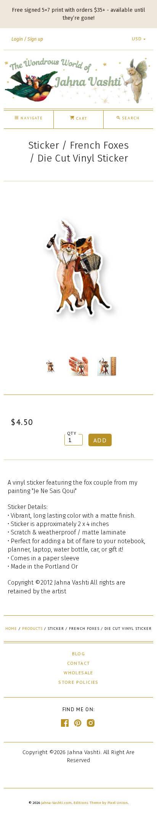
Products (32, 628)
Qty (72, 433)
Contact (78, 663)
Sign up (35, 39)
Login (17, 39)
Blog (78, 653)
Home (11, 628)
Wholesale (78, 672)
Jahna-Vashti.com (56, 803)
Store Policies (78, 682)
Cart (80, 118)
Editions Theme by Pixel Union (101, 803)
